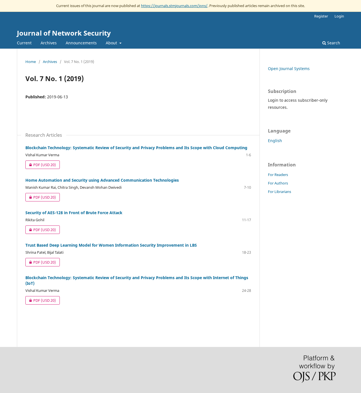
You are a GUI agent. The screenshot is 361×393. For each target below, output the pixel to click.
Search (333, 42)
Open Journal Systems (289, 68)
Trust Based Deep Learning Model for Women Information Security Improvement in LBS (111, 245)
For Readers (278, 174)
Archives (49, 42)
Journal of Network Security (64, 33)
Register (321, 16)
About (112, 42)
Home (30, 61)
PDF (40, 164)
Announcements (81, 42)
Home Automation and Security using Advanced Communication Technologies (102, 180)
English (275, 140)
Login (339, 16)
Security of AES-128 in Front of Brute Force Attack (73, 212)
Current (24, 42)
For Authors (278, 183)
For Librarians (279, 191)
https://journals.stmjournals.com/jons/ (174, 5)
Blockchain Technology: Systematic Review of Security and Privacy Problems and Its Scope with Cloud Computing (136, 147)
